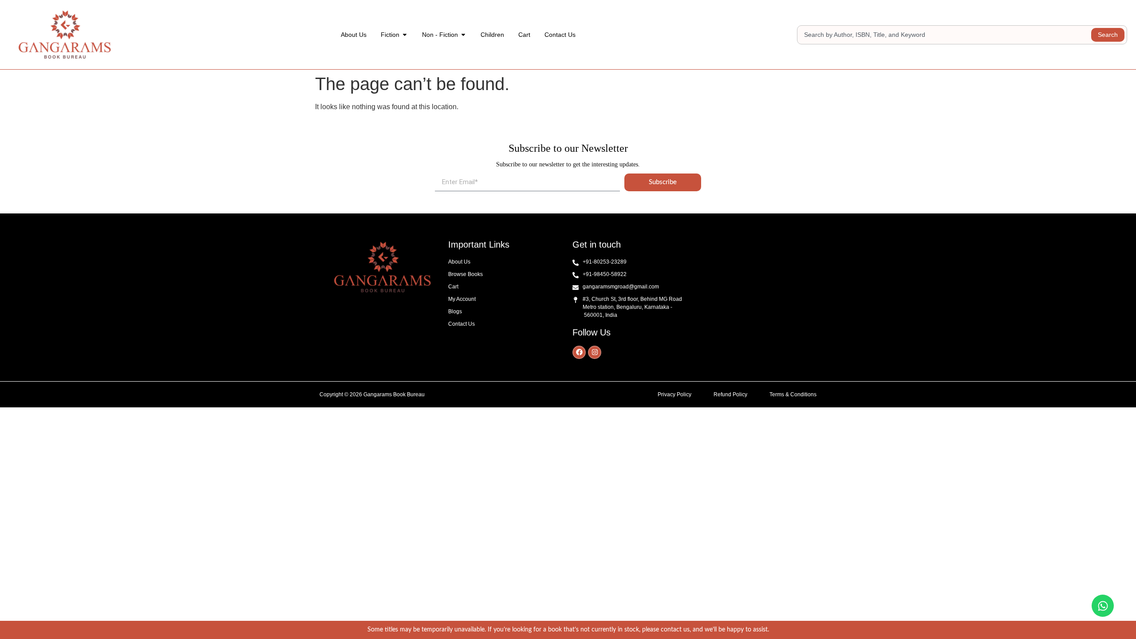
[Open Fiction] (405, 34)
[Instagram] (594, 352)
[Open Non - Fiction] (463, 34)
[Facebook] (579, 352)
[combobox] (945, 35)
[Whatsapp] (1103, 606)
